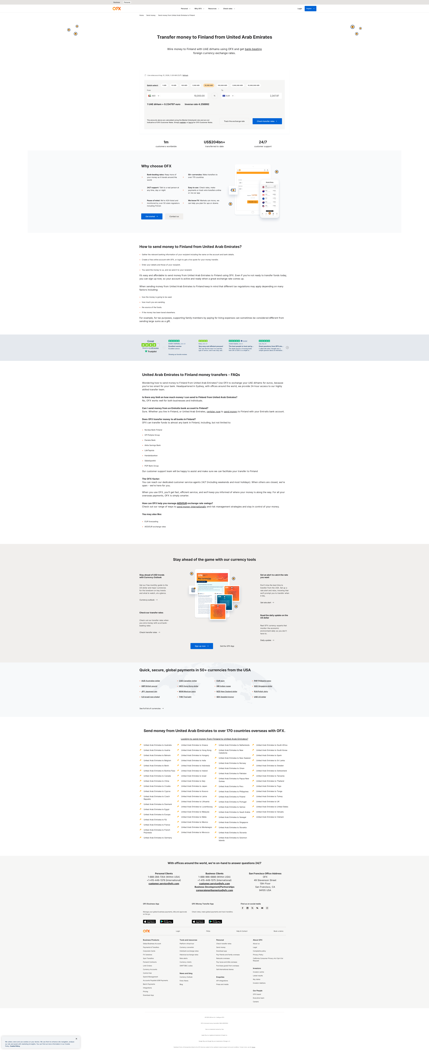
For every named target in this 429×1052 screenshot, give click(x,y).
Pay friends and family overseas (228, 955)
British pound (149, 686)
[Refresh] (145, 75)
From (149, 90)
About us (256, 944)
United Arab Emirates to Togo (268, 786)
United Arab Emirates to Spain (269, 755)
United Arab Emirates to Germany (158, 838)
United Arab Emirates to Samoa (232, 807)
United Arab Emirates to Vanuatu (270, 812)
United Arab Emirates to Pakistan (232, 773)
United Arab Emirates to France (157, 825)
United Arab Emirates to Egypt (156, 809)
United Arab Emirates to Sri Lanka (270, 760)
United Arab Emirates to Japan (194, 786)
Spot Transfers (148, 958)
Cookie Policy (15, 1046)
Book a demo (278, 931)
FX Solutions (147, 955)
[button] (164, 85)
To (222, 90)
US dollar (260, 697)
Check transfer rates (223, 944)
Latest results (258, 976)
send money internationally (191, 506)
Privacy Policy (258, 955)
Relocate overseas (223, 958)
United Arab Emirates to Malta (193, 817)
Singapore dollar (263, 686)
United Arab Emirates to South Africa (271, 745)
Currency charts (185, 962)
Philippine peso (262, 681)
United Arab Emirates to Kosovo (194, 791)
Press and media (222, 984)
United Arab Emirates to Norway (232, 763)
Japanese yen (149, 691)
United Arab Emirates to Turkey (269, 796)
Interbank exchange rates (189, 951)
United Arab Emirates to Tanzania (270, 776)
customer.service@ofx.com (164, 883)
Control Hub (147, 973)
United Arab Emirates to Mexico (194, 822)
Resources (212, 8)
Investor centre (258, 972)
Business (117, 2)
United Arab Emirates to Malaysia (195, 812)
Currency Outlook (186, 977)
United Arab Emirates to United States (272, 807)
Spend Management (150, 977)
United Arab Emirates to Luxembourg (196, 807)
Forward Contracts (150, 962)
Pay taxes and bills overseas (226, 962)
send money (230, 411)
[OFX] (117, 8)
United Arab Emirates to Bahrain (157, 755)
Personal (127, 2)
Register (309, 8)
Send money (151, 15)
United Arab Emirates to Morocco (195, 832)
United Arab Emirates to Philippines (233, 791)
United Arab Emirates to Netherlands (234, 745)
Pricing (145, 991)
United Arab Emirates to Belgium (157, 760)
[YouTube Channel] (262, 908)
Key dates (256, 979)
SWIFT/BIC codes (186, 966)
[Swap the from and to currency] (214, 96)
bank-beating (253, 49)
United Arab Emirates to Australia (158, 745)
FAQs (208, 931)
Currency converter (187, 947)
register (183, 122)
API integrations (222, 981)
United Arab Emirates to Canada (157, 776)
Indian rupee (224, 686)
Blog (181, 984)
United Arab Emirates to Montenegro (196, 827)
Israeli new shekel (150, 697)
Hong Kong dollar (188, 686)
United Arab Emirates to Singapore (233, 822)
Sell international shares (224, 969)
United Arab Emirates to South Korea (271, 750)
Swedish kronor (225, 697)
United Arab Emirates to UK (268, 801)
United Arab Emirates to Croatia (157, 786)
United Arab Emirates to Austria (157, 750)
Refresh (185, 75)
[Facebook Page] (242, 908)
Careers (256, 1002)
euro (222, 681)
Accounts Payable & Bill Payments (155, 980)
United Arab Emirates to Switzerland (271, 771)
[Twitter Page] (252, 908)
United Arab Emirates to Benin (156, 765)
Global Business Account (152, 944)
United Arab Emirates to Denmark (158, 804)
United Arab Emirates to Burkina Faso (159, 771)
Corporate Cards (149, 951)
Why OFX (198, 8)
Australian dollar (150, 681)
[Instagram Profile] (267, 908)
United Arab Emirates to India (193, 760)
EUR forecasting (151, 521)
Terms (253, 1047)
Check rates (227, 8)
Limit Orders (147, 966)
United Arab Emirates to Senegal (232, 817)
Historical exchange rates (189, 955)
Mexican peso (189, 691)
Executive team (258, 998)
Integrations (147, 988)
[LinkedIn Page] (247, 908)
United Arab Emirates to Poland (232, 797)
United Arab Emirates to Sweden (270, 765)
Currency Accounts (150, 969)
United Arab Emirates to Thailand (270, 781)
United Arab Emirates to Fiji (155, 819)
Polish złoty (261, 691)
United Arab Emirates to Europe (157, 814)
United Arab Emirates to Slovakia (233, 827)
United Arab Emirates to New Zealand (234, 758)
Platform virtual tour (187, 944)
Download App (148, 995)
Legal (255, 947)
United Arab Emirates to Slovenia (233, 832)
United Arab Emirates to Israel (193, 776)
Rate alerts (183, 958)
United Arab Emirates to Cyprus (157, 791)
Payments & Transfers (151, 947)
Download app (221, 951)
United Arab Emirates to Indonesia (195, 765)
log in (191, 122)
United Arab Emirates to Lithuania (195, 801)
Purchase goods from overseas (227, 966)
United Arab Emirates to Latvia (194, 796)
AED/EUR (182, 503)
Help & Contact (241, 931)
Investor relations (259, 983)
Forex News (184, 981)
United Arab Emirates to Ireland (194, 771)
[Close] (76, 1038)
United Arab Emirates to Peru (231, 786)
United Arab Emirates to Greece (194, 745)
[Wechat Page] (257, 908)
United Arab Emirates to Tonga (269, 791)
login (179, 260)
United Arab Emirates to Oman (231, 768)
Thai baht (185, 697)
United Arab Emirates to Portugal (232, 802)
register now (213, 411)
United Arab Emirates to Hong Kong (196, 750)
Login (178, 931)
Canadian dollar (188, 681)
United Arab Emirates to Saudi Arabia (234, 812)
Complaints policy (259, 951)
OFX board (257, 994)
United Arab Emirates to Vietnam (270, 817)
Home (141, 15)
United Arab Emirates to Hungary (195, 755)
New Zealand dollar (228, 691)
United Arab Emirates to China (156, 781)
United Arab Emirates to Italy (193, 781)
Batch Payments (149, 984)
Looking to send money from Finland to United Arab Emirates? (214, 739)
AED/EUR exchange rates (155, 526)
